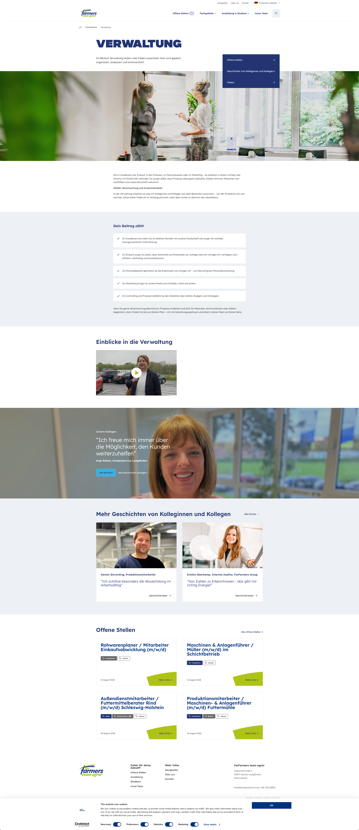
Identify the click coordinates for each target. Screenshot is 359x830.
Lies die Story (106, 472)
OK (271, 805)
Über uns (235, 3)
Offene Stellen (181, 13)
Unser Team (261, 13)
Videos (230, 82)
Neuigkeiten (223, 3)
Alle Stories (250, 514)
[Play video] (136, 373)
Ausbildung (137, 777)
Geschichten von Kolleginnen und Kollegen (250, 71)
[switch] (145, 824)
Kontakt (245, 3)
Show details (210, 824)
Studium (136, 781)
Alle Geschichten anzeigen (132, 473)
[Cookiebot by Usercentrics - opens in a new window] (82, 824)
